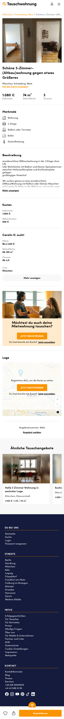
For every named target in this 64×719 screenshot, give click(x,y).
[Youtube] (17, 694)
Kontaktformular (14, 671)
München (7, 14)
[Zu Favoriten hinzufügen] (5, 713)
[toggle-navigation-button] (59, 4)
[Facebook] (7, 694)
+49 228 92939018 (14, 684)
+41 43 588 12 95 (13, 688)
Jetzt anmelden (46, 342)
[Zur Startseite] (19, 4)
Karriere (9, 681)
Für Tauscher (12, 619)
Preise (8, 625)
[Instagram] (12, 694)
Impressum (11, 652)
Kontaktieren (40, 713)
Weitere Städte (13, 599)
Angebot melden (32, 432)
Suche (8, 537)
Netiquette (10, 655)
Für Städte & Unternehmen (19, 635)
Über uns (10, 632)
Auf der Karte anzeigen (15, 86)
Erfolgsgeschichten (15, 615)
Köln (7, 569)
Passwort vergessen (15, 543)
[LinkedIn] (33, 694)
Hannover (10, 592)
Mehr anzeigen (10, 190)
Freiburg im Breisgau (16, 583)
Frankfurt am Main (15, 579)
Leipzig (9, 573)
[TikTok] (28, 694)
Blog (7, 675)
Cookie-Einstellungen (16, 648)
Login (8, 540)
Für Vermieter (12, 622)
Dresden (9, 589)
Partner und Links (14, 638)
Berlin (8, 560)
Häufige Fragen (13, 629)
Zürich (8, 596)
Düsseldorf (11, 576)
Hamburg (10, 563)
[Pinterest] (23, 694)
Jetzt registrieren (32, 336)
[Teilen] (14, 713)
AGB (7, 642)
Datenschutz (12, 645)
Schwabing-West (24, 14)
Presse (8, 678)
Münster (9, 586)
